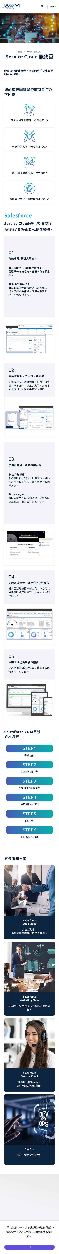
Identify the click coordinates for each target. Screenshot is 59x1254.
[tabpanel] (29, 28)
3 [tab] (33, 41)
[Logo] (11, 6)
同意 (29, 1247)
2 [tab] (29, 41)
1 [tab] (25, 41)
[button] (42, 6)
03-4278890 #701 (32, 1207)
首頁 (20, 52)
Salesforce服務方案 (32, 52)
